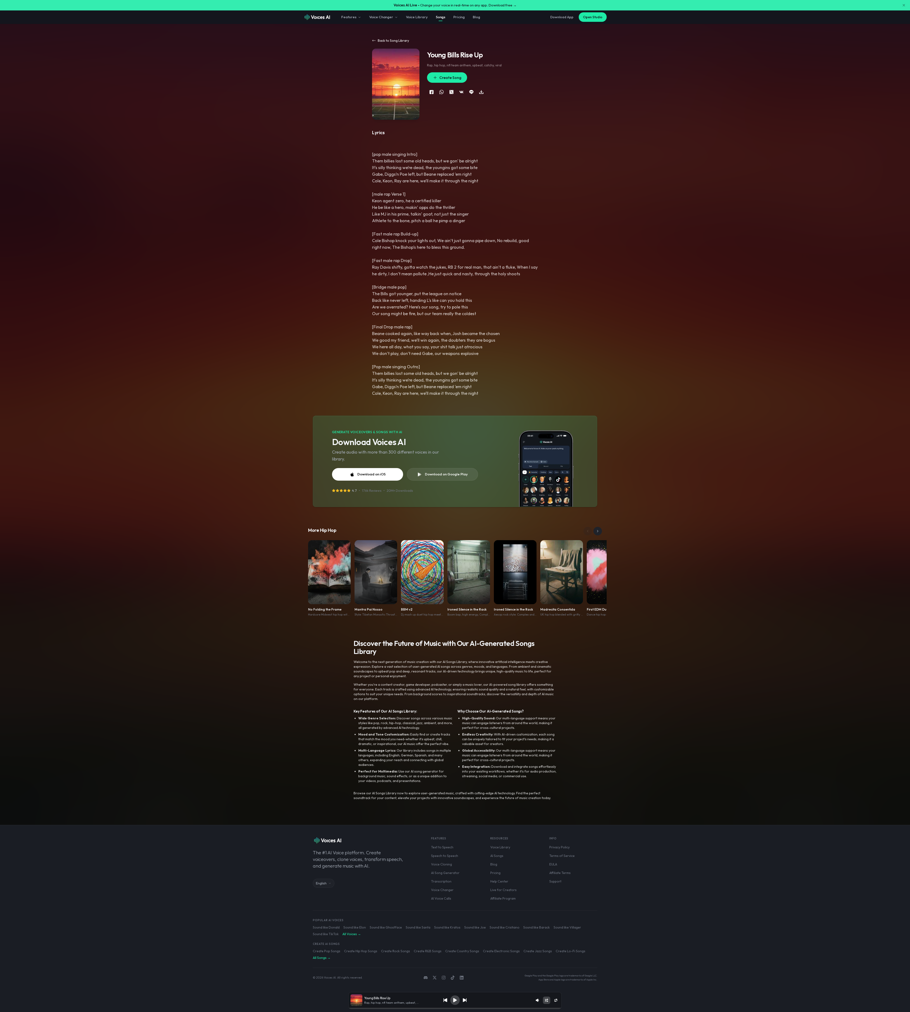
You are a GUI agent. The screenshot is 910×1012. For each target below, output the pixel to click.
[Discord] (426, 978)
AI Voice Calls (441, 898)
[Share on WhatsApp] (441, 92)
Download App (561, 17)
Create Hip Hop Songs (360, 951)
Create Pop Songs (326, 951)
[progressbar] (455, 1008)
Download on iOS (371, 474)
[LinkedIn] (462, 978)
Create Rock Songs (395, 951)
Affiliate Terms (560, 873)
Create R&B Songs (427, 951)
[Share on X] (451, 92)
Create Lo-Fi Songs (570, 951)
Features (348, 17)
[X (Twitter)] (435, 978)
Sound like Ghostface (386, 927)
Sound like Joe (475, 927)
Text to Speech (442, 847)
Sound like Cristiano (504, 927)
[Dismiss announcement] (904, 5)
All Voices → (351, 934)
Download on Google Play (446, 474)
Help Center (499, 881)
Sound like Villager (567, 927)
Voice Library (417, 17)
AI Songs (496, 856)
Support (555, 881)
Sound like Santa (418, 927)
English (321, 883)
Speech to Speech (444, 856)
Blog (476, 17)
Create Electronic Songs (501, 951)
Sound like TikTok (326, 934)
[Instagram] (444, 978)
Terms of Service (562, 856)
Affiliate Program (503, 898)
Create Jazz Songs (537, 951)
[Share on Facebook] (431, 92)
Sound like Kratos (447, 927)
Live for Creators (503, 890)
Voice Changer (381, 17)
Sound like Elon (354, 927)
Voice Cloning (441, 864)
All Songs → (322, 958)
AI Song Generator (445, 873)
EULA (553, 864)
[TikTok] (453, 978)
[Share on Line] (471, 92)
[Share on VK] (461, 92)
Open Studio (592, 17)
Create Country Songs (462, 951)
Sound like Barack (536, 927)
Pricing (459, 17)
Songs (440, 17)
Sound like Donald (326, 927)
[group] (455, 1008)
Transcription (441, 881)
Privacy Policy (559, 847)
